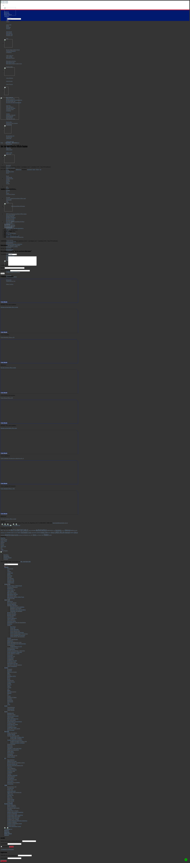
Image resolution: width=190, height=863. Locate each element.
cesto (5, 532)
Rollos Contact (11, 757)
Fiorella (9, 687)
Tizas (8, 704)
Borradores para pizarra (13, 808)
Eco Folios (13, 626)
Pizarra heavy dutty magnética (15, 815)
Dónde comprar (8, 15)
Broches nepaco (11, 615)
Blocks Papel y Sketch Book (14, 585)
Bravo (8, 677)
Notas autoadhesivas (12, 718)
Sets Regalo (10, 578)
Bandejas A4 (10, 713)
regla (29, 535)
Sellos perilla (10, 801)
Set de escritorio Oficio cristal (8, 519)
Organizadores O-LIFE (16, 646)
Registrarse (3, 861)
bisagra (63, 530)
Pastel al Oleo (11, 598)
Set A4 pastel (10, 730)
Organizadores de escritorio (14, 721)
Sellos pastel (10, 799)
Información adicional (9, 226)
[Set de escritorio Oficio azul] (7, 156)
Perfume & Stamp (11, 697)
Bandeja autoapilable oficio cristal (9, 307)
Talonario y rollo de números (14, 665)
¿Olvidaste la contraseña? (7, 850)
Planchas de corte (12, 779)
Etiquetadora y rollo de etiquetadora (16, 622)
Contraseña (4, 844)
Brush (8, 679)
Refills (9, 574)
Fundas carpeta (11, 734)
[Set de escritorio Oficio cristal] (7, 164)
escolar (15, 532)
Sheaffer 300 (10, 581)
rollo (32, 535)
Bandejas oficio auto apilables (18, 610)
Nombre (3, 268)
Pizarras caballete (12, 822)
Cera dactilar (10, 617)
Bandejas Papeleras (12, 605)
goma (38, 532)
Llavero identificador (12, 639)
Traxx (2, 549)
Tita (8, 703)
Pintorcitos (10, 754)
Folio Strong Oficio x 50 (7, 398)
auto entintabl (32, 530)
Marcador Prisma (11, 593)
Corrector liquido (11, 621)
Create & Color (11, 682)
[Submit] (7, 20)
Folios (9, 625)
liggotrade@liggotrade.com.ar (60, 523)
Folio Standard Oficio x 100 (8, 488)
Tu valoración (4, 265)
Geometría (10, 747)
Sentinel (9, 577)
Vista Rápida (4, 302)
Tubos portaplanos (12, 666)
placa (12, 535)
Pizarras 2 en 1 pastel (13, 819)
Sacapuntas (10, 784)
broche (75, 530)
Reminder (9, 575)
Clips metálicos (11, 768)
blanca (67, 530)
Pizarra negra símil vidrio (13, 816)
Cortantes (9, 772)
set (40, 169)
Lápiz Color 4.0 (11, 590)
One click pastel (11, 720)
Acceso (11, 847)
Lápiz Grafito (10, 591)
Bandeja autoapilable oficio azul (9, 428)
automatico (41, 530)
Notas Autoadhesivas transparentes (16, 643)
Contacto (6, 16)
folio (29, 532)
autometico (50, 530)
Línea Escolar (10, 709)
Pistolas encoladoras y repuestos (16, 650)
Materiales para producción (14, 792)
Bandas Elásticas (11, 604)
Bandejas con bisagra (15, 608)
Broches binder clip (12, 764)
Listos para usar (11, 791)
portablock (20, 535)
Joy (8, 689)
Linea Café (10, 573)
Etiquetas (9, 624)
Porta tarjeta (10, 658)
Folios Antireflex (14, 629)
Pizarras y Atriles (8, 804)
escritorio (29, 169)
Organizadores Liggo (12, 648)
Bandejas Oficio (11, 714)
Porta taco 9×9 (11, 656)
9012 (5, 530)
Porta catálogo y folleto (13, 653)
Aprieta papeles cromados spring (16, 762)
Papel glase (10, 751)
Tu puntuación (4, 254)
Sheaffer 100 (10, 580)
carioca (2, 532)
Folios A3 (12, 628)
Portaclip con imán (12, 660)
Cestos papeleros (12, 618)
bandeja (58, 530)
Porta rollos (10, 781)
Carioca (2, 542)
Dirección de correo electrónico (9, 856)
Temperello (10, 701)
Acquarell (9, 669)
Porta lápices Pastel (12, 724)
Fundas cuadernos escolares (14, 740)
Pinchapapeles (11, 649)
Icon (8, 570)
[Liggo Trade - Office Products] (4, 2)
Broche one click (11, 612)
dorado (12, 532)
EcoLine (9, 684)
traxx (46, 534)
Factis (2, 543)
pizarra (7, 535)
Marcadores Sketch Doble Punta (15, 597)
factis (19, 532)
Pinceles (9, 699)
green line (44, 532)
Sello (34, 535)
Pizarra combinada (12, 813)
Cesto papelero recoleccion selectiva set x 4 (12, 458)
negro (72, 532)
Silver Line (10, 802)
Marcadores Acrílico (12, 594)
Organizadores (11, 645)
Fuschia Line (10, 788)
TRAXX (5, 785)
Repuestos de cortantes (13, 782)
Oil (8, 694)
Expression (10, 568)
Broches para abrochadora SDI (15, 765)
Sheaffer (3, 538)
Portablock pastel (11, 727)
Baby (8, 673)
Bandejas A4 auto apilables (17, 607)
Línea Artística (11, 707)
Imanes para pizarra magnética (15, 812)
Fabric (8, 686)
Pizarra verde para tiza (13, 818)
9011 (2, 530)
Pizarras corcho (11, 825)
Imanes (9, 638)
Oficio (37, 169)
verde (50, 535)
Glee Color (3, 546)
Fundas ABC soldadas (16, 738)
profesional (25, 535)
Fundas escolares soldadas (17, 743)
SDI (2, 548)
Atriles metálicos (11, 806)
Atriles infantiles (11, 805)
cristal (8, 532)
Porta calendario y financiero (14, 652)
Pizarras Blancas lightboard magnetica (17, 820)
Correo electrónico (5, 270)
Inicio (2, 142)
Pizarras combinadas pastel (14, 823)
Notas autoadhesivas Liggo (14, 642)
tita (42, 535)
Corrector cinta (11, 771)
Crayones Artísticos (12, 587)
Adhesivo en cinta (11, 761)
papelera (2, 535)
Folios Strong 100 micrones (17, 636)
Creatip (9, 683)
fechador (24, 532)
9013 (7, 530)
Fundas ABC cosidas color (17, 737)
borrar (72, 530)
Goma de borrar (11, 744)
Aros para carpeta (11, 602)
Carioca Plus (4, 539)
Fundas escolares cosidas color (18, 741)
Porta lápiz (10, 655)
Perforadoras (10, 752)
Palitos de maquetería (13, 750)
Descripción (7, 224)
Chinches (9, 767)
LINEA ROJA (59, 532)
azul (54, 530)
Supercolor (10, 700)
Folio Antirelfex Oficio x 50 (7, 337)
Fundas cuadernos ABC (13, 736)
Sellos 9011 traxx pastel (13, 728)
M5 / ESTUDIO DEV (25, 561)
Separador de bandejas (16, 611)
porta (16, 535)
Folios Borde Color (15, 631)
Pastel (2, 545)
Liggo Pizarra (4, 550)
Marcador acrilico (11, 692)
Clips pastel (10, 717)
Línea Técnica (10, 710)
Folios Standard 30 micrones (17, 635)
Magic (8, 690)
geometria (34, 532)
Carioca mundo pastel (12, 716)
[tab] (41, 224)
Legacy (9, 571)
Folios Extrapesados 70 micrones (19, 634)
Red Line (9, 796)
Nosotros (6, 12)
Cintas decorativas (12, 733)
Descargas (6, 13)
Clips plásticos (11, 619)
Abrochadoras (10, 760)
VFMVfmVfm (10, 583)
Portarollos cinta (11, 662)
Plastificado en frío (12, 755)
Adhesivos (14, 142)
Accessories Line (11, 786)
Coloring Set (10, 680)
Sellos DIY (10, 798)
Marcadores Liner (11, 595)
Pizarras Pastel (11, 723)
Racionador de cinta (12, 663)
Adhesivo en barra (12, 672)
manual (67, 532)
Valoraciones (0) (8, 227)
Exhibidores (10, 588)
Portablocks (10, 659)
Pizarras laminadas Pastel (14, 826)
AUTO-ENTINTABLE (19, 530)
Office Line (10, 794)
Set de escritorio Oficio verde (8, 367)
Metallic (9, 693)
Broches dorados (11, 614)
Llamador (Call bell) (12, 775)
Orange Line (10, 795)
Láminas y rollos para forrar (14, 748)
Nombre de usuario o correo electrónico (11, 842)
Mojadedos (10, 641)
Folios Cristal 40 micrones (17, 632)
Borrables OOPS (11, 676)
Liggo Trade (8, 142)
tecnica (40, 535)
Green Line (10, 789)
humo (34, 169)
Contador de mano (12, 769)
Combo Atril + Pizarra (12, 811)
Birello (9, 675)
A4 (9, 530)
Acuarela (9, 670)
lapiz (52, 532)
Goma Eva (9, 745)
